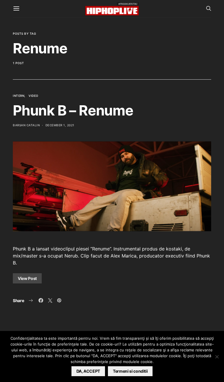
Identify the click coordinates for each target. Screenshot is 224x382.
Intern (18, 95)
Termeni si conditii (130, 371)
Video (33, 95)
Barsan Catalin (26, 125)
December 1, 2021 (60, 125)
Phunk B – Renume (73, 110)
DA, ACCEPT (88, 371)
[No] (217, 357)
